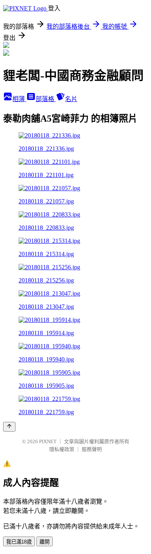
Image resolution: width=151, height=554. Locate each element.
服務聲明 (92, 449)
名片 (71, 99)
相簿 (19, 99)
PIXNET (48, 441)
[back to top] (9, 427)
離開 (44, 542)
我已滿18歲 (19, 542)
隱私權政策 (61, 449)
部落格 (46, 99)
